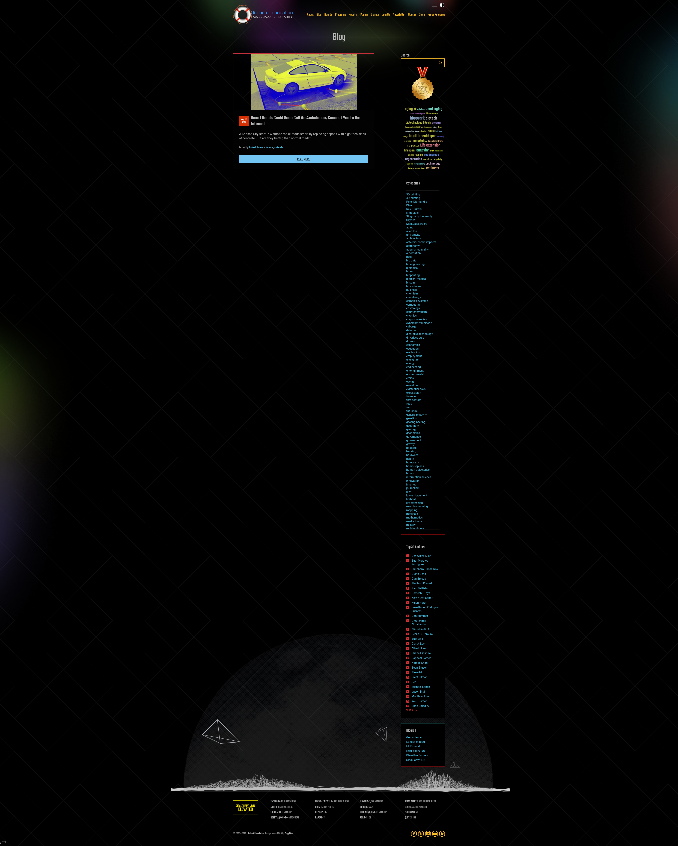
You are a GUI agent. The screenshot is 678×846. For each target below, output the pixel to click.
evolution (412, 385)
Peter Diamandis (416, 201)
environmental (415, 374)
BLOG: (317, 807)
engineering (413, 367)
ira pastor (413, 146)
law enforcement (416, 495)
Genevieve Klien (421, 556)
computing (413, 304)
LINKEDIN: (364, 801)
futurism (438, 131)
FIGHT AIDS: (275, 812)
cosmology (413, 308)
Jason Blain (419, 691)
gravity (410, 444)
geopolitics (413, 433)
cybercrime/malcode (419, 323)
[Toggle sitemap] (434, 5)
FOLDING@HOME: (368, 812)
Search (440, 62)
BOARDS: (409, 807)
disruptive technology (419, 334)
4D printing (413, 198)
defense (411, 330)
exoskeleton (413, 392)
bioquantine (432, 113)
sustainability (419, 164)
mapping (411, 510)
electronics (413, 352)
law (408, 491)
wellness (432, 168)
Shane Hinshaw (421, 653)
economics (413, 345)
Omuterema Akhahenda (419, 622)
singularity (438, 160)
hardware (412, 455)
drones (410, 341)
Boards (328, 15)
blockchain (436, 123)
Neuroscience (439, 151)
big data (411, 260)
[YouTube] (435, 834)
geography (413, 425)
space (410, 163)
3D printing (413, 194)
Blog (319, 15)
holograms (413, 462)
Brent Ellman (419, 677)
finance (411, 396)
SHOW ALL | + (411, 710)
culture (435, 127)
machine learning (417, 506)
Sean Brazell (419, 667)
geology (411, 429)
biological (412, 268)
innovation (413, 480)
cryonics (411, 315)
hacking (411, 451)
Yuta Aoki (418, 639)
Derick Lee (418, 643)
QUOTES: (408, 817)
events (410, 381)
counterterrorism (416, 312)
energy (410, 363)
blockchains (413, 286)
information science (418, 477)
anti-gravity (413, 234)
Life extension (430, 145)
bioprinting (413, 275)
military (411, 524)
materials (278, 147)
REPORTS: (319, 812)
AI (415, 109)
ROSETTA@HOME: (278, 817)
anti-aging (434, 109)
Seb (414, 682)
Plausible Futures (417, 755)
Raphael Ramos (421, 658)
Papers (364, 15)
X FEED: (273, 807)
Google (405, 137)
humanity (440, 137)
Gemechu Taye (421, 593)
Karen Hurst (419, 602)
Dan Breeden (419, 578)
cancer (417, 127)
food (409, 403)
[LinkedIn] (428, 834)
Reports (353, 15)
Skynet (410, 220)
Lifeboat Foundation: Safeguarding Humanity (263, 14)
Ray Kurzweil (414, 209)
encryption (412, 359)
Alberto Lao (419, 648)
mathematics (414, 517)
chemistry (412, 293)
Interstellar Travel (435, 141)
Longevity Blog (415, 741)
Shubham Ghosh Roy (425, 569)
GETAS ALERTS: (411, 801)
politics (411, 155)
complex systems (417, 301)
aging (409, 109)
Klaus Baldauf (420, 629)
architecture (413, 238)
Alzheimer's (422, 109)
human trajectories (418, 469)
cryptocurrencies (416, 319)
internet (269, 147)
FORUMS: (364, 817)
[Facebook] (414, 834)
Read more (303, 159)
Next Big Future (415, 750)
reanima (419, 155)
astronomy (413, 246)
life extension (414, 503)
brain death (409, 127)
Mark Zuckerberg (416, 223)
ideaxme (407, 141)
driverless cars (415, 337)
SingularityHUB (415, 760)
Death (440, 127)
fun (408, 407)
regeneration (413, 159)
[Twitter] (421, 834)
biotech (431, 118)
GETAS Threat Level (245, 808)
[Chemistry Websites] (423, 84)
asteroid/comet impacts (421, 242)
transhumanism (416, 168)
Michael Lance (421, 687)
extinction (423, 131)
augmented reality (417, 249)
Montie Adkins (420, 696)
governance (413, 436)
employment (414, 356)
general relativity (416, 414)
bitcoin (427, 123)
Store (422, 15)
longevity (422, 150)
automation (413, 253)
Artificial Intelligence (417, 114)
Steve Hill (417, 672)
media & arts (414, 521)
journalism (413, 488)
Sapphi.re (289, 834)
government (413, 440)
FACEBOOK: (275, 801)
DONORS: (364, 807)
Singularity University (419, 216)
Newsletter (399, 15)
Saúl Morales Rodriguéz (420, 562)
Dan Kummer (420, 616)
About (310, 15)
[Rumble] (442, 834)
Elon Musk (412, 213)
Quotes (412, 15)
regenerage (431, 155)
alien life (411, 231)
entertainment (415, 370)
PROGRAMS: (410, 812)
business (411, 289)
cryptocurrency (426, 127)
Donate (375, 15)
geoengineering (415, 422)
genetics (411, 418)
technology (433, 164)
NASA (432, 151)
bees (409, 256)
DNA (409, 205)
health (414, 136)
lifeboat (411, 499)
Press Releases (436, 15)
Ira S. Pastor (419, 701)
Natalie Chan (420, 663)
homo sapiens (415, 466)
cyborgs (411, 326)
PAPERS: (319, 817)
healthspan (428, 136)
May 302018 (244, 121)
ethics (410, 378)
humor (410, 473)
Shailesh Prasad (256, 147)
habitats (411, 447)
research (426, 160)
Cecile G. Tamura (422, 634)
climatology (413, 297)
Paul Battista (420, 588)
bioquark (417, 118)
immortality (419, 141)
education (412, 348)
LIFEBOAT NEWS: (322, 801)
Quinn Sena (419, 574)
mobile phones (415, 528)
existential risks (412, 131)
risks (431, 160)
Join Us (386, 15)
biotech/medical (416, 279)
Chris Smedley (420, 706)
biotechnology (414, 123)
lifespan (409, 150)
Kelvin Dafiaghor (422, 598)
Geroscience (413, 737)
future (431, 131)
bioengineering (415, 264)
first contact (413, 400)
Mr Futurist (413, 746)
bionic (410, 271)
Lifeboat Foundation (255, 834)
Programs (340, 15)
